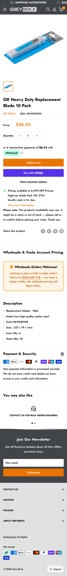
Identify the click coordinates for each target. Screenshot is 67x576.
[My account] (54, 9)
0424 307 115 (31, 277)
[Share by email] (61, 231)
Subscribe (33, 472)
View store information (21, 205)
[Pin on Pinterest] (49, 231)
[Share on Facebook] (43, 231)
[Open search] (48, 9)
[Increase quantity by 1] (36, 135)
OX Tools (9, 113)
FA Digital (22, 537)
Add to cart (33, 163)
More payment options (33, 182)
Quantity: (8, 135)
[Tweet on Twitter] (55, 231)
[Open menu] (5, 9)
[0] (61, 9)
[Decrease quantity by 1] (19, 135)
